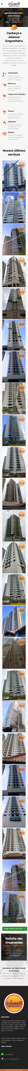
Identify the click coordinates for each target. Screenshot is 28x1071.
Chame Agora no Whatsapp (13, 928)
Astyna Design (18, 1070)
